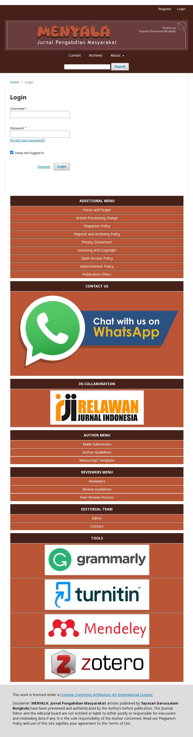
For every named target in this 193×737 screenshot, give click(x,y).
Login (181, 9)
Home (14, 82)
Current (75, 55)
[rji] (97, 423)
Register (165, 9)
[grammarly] (97, 573)
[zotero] (97, 678)
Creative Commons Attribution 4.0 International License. (106, 694)
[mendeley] (97, 643)
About (116, 55)
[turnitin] (97, 608)
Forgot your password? (27, 140)
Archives (96, 55)
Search (120, 66)
